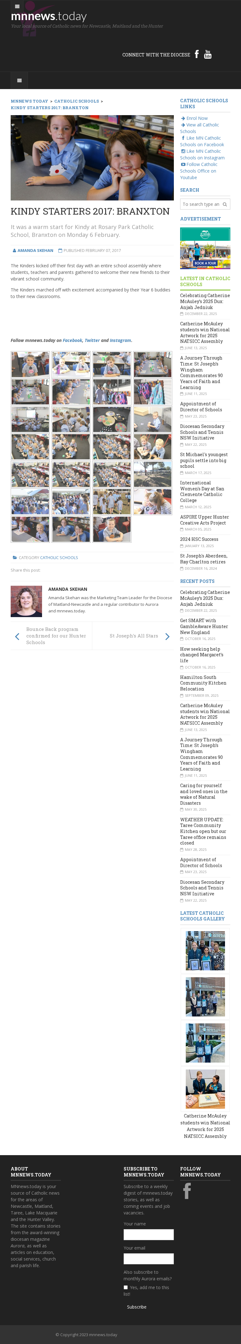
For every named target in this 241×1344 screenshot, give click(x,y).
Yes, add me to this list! (146, 1290)
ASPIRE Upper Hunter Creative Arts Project (204, 520)
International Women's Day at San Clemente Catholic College (202, 491)
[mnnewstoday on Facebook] (197, 54)
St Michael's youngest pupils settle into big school (204, 460)
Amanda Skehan (67, 589)
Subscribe (137, 1307)
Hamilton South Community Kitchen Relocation (203, 683)
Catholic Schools (59, 557)
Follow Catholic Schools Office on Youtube (198, 170)
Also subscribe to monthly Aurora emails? (148, 1275)
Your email (134, 1248)
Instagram (120, 340)
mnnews (49, 15)
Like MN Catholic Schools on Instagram (202, 154)
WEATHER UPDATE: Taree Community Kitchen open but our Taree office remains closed (203, 831)
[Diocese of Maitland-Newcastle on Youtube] (208, 54)
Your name (135, 1224)
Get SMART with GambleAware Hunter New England (204, 626)
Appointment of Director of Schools (201, 407)
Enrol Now (197, 118)
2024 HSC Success (199, 539)
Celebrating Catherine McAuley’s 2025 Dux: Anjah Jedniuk (205, 301)
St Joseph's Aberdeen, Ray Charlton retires (204, 559)
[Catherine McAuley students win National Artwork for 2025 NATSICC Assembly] (205, 950)
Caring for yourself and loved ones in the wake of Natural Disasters (204, 794)
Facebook (72, 340)
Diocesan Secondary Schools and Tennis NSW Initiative (202, 432)
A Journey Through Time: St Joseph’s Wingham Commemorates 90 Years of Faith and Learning (201, 372)
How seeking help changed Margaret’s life (201, 655)
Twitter (92, 340)
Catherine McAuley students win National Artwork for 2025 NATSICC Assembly (205, 332)
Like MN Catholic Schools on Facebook (202, 141)
